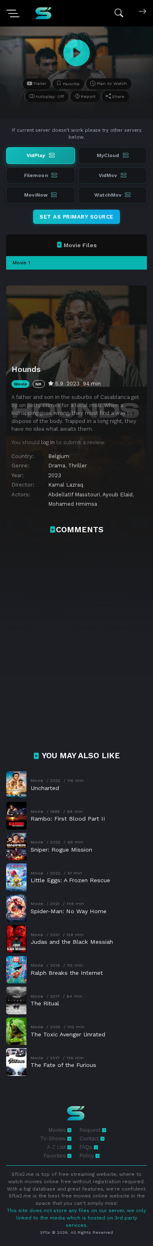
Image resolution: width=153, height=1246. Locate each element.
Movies (58, 1130)
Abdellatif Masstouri (74, 494)
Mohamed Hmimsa (72, 504)
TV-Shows (53, 1138)
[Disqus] (76, 647)
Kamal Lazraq (65, 485)
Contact (90, 1138)
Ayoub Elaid (117, 494)
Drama (56, 466)
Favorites (55, 1156)
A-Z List (57, 1147)
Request (91, 1130)
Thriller (77, 466)
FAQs (87, 1147)
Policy (87, 1156)
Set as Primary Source (76, 217)
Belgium (58, 456)
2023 (54, 475)
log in (48, 442)
